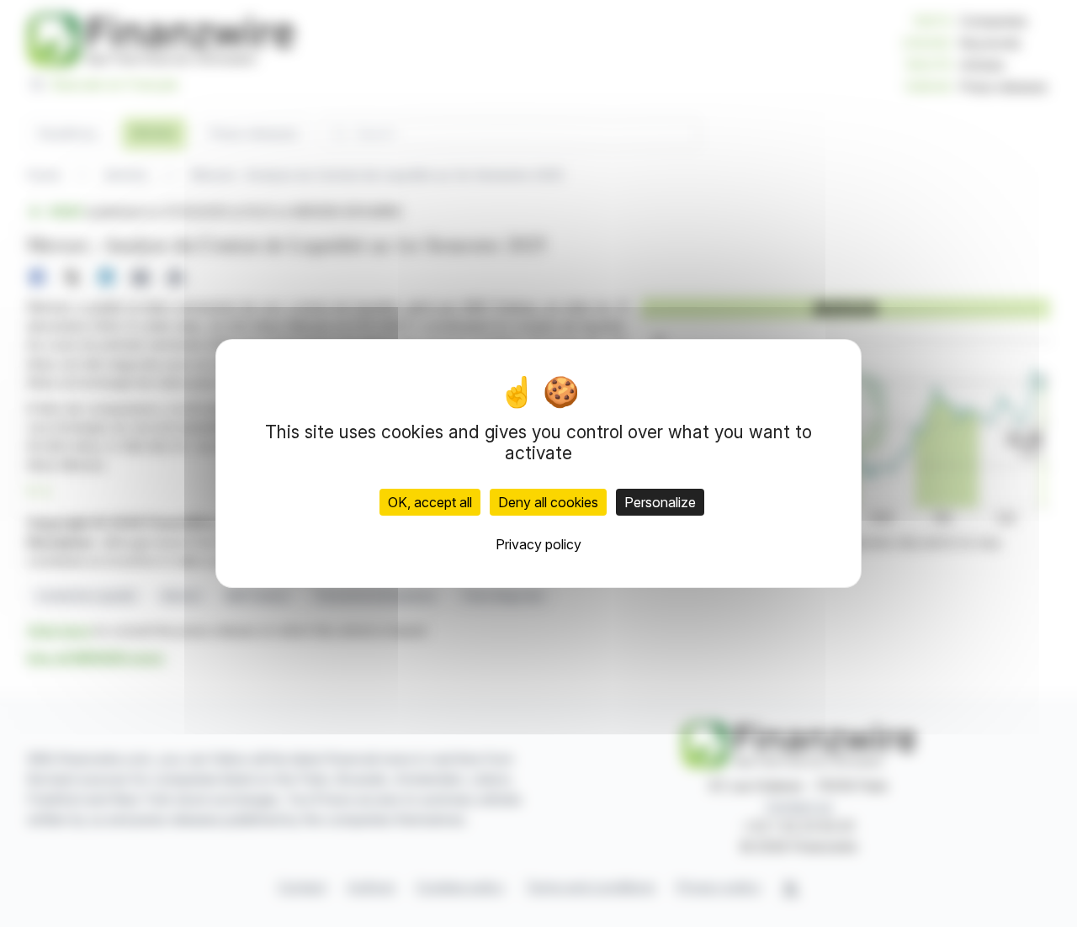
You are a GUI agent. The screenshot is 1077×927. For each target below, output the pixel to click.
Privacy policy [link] (538, 544)
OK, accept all (430, 502)
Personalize (660, 502)
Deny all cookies (548, 502)
